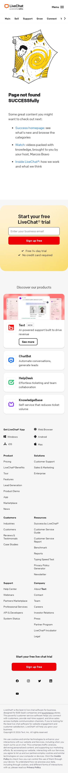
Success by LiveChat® (46, 523)
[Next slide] (65, 18)
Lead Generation (12, 485)
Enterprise (40, 473)
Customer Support (44, 461)
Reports (38, 553)
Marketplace (10, 502)
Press (37, 618)
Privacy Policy (34, 767)
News (6, 508)
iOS (10, 444)
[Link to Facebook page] (17, 681)
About (40, 588)
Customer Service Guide (44, 531)
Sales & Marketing (44, 467)
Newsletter (40, 574)
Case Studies (10, 544)
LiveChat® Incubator (45, 630)
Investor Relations (44, 612)
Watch (20, 145)
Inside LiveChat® (27, 161)
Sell (16, 18)
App (5, 496)
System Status (11, 618)
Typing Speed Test (44, 559)
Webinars (8, 594)
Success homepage (29, 128)
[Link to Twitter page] (39, 681)
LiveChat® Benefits (13, 467)
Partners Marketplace (15, 600)
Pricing (7, 461)
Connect (51, 18)
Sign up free (34, 240)
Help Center (10, 588)
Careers (38, 606)
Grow (40, 18)
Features (8, 479)
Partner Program (43, 624)
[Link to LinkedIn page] (50, 681)
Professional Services (15, 606)
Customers (9, 529)
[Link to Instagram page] (28, 681)
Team (37, 600)
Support (27, 18)
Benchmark (40, 547)
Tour (5, 473)
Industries (8, 523)
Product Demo (11, 491)
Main (7, 18)
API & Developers (13, 612)
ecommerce (48, 712)
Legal (37, 636)
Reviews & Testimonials (10, 537)
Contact (38, 594)
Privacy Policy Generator (41, 567)
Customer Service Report (44, 540)
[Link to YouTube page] (17, 694)
